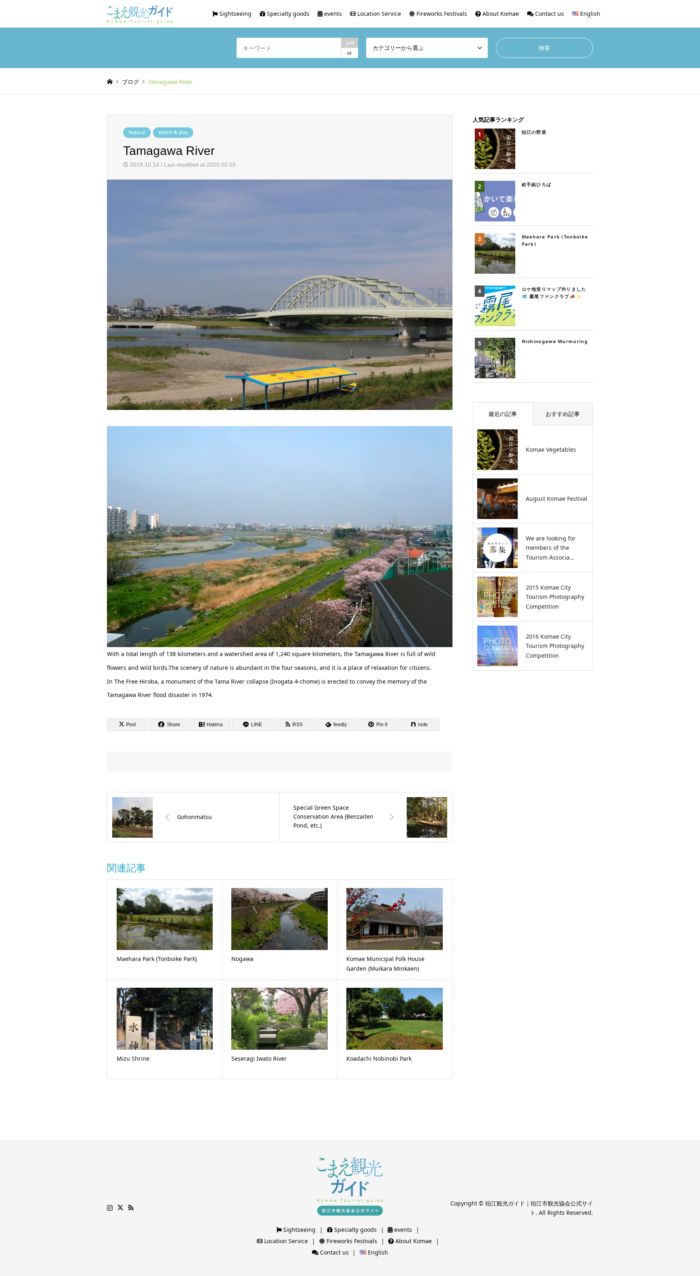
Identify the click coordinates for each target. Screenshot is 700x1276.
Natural (136, 132)
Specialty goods (287, 13)
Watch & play (173, 132)
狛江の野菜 (534, 132)
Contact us (549, 13)
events (332, 13)
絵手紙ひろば (537, 184)
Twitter (120, 1207)
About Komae (500, 13)
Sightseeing (235, 13)
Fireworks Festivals (441, 13)
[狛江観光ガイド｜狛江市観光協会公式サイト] (140, 13)
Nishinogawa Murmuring (555, 341)
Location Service (378, 13)
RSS (131, 1207)
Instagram (110, 1207)
